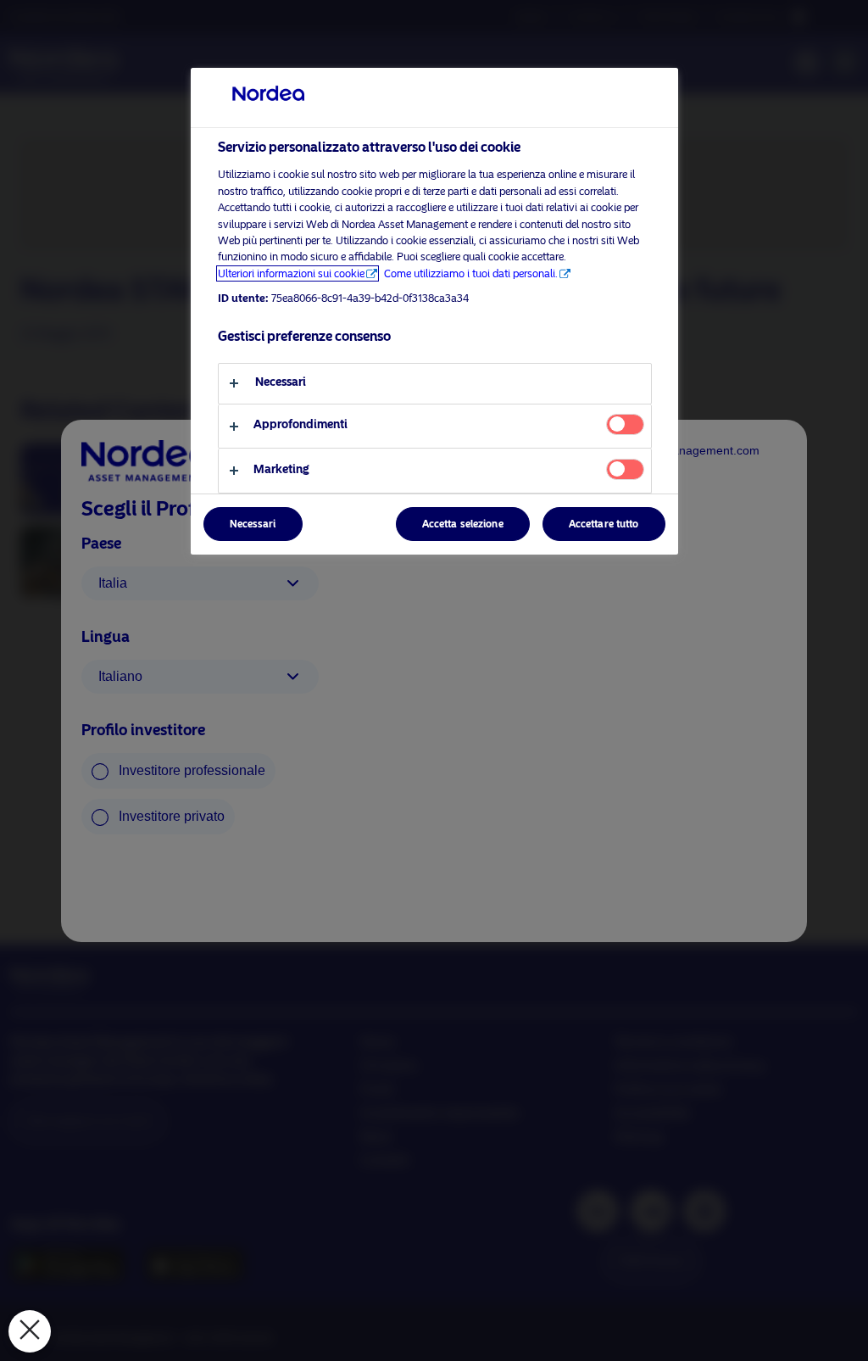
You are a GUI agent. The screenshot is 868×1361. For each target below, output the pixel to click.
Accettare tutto (604, 524)
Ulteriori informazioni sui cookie (291, 273)
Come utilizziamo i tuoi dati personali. (471, 273)
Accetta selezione (463, 524)
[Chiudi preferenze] (29, 1331)
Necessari (253, 524)
